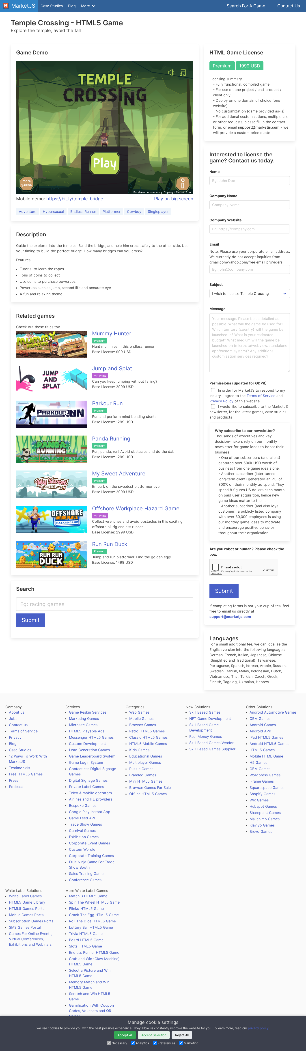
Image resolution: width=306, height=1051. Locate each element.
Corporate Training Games (91, 855)
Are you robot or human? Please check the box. (246, 552)
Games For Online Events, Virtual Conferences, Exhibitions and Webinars (30, 939)
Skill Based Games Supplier (212, 749)
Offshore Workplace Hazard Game (135, 508)
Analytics (142, 1043)
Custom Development (87, 743)
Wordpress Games (265, 775)
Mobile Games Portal (27, 915)
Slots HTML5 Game (85, 946)
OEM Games (260, 718)
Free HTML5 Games (26, 774)
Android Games (263, 725)
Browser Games (142, 725)
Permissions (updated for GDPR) (238, 383)
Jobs (13, 718)
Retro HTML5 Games (147, 731)
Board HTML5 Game (86, 940)
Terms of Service (261, 395)
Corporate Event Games (89, 843)
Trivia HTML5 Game (86, 933)
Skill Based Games (204, 712)
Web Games (139, 712)
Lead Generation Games (89, 750)
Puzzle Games (141, 768)
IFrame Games (262, 781)
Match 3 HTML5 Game (88, 896)
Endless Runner (83, 211)
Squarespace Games (267, 787)
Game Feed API (82, 818)
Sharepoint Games (265, 812)
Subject (216, 284)
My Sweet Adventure (118, 473)
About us (16, 712)
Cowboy (134, 211)
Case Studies (52, 6)
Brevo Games (261, 831)
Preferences (166, 1043)
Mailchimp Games (265, 819)
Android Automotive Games (273, 712)
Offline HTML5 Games (148, 794)
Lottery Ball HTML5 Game (91, 927)
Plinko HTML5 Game (86, 908)
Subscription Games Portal (31, 921)
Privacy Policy (221, 401)
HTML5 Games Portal (27, 908)
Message (217, 308)
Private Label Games (86, 786)
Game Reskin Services (87, 712)
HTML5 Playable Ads (86, 731)
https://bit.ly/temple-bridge (74, 198)
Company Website (225, 220)
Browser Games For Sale (150, 787)
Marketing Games (84, 718)
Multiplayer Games (145, 762)
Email (214, 244)
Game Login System (86, 762)
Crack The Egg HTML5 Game (94, 915)
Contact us (18, 725)
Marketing (191, 1043)
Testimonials (19, 768)
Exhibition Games (84, 837)
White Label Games (25, 896)
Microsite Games (83, 725)
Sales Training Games (87, 873)
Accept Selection (153, 1035)
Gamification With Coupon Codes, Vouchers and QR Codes (91, 1010)
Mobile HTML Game (266, 756)
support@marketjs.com (230, 616)
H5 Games (258, 762)
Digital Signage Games (88, 780)
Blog (72, 6)
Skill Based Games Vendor (211, 742)
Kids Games (139, 750)
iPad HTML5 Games (266, 737)
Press (13, 780)
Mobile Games (141, 718)
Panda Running (111, 438)
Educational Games (145, 756)
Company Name (223, 196)
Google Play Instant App (89, 811)
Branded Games (142, 775)
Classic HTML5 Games (148, 737)
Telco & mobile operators (90, 793)
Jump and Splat (112, 368)
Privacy (15, 737)
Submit (31, 620)
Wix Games (259, 800)
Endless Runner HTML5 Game (94, 952)
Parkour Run (107, 403)
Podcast (16, 786)
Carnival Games (82, 830)
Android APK (260, 731)
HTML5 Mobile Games (148, 743)
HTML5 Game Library (27, 902)
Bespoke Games (82, 805)
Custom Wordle (82, 849)
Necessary (119, 1043)
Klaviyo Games (262, 825)
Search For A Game (246, 6)
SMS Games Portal (25, 927)
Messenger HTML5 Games (91, 737)
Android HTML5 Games (269, 743)
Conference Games (85, 880)
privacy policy (258, 1028)
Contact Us (288, 6)
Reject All (182, 1035)
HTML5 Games (262, 750)
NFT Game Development (210, 718)
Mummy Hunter (111, 333)
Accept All (125, 1035)
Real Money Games (205, 736)
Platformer (112, 211)
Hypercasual (53, 211)
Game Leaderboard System (92, 756)
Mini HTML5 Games (145, 781)
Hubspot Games (263, 806)
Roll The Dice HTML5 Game (92, 921)
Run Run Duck (109, 544)
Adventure (27, 211)
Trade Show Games (85, 824)
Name (214, 171)
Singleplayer (158, 211)
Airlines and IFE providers (90, 799)
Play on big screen (173, 198)
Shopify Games (262, 794)
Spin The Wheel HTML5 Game (94, 902)
